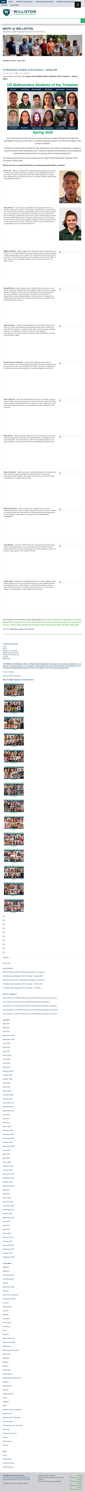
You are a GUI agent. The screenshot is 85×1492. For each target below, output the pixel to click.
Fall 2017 (6, 625)
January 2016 (7, 1170)
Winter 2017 (66, 622)
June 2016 (6, 1150)
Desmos (6, 1310)
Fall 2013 (48, 620)
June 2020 (6, 1043)
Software (6, 1402)
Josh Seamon (7, 998)
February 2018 (8, 1095)
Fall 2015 (27, 622)
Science (5, 1390)
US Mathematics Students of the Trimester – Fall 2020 (22, 988)
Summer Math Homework (12, 676)
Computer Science (9, 1299)
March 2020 (7, 1055)
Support (53, 1475)
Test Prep (6, 1429)
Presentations (7, 1374)
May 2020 (6, 1047)
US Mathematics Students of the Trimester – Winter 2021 (23, 984)
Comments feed (8, 1463)
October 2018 (7, 1079)
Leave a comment (23, 73)
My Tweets (6, 963)
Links (4, 1330)
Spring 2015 (18, 622)
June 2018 (6, 1083)
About (10, 2)
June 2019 (6, 1059)
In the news (7, 1322)
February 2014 (8, 1237)
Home (3, 2)
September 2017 (8, 1111)
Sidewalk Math (8, 1394)
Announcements (8, 1275)
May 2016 (6, 1154)
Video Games (7, 1441)
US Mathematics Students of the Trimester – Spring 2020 (30, 69)
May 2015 (6, 1190)
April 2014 (6, 1229)
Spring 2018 (26, 625)
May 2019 (6, 1063)
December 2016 (8, 1134)
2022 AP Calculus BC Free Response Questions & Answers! (24, 972)
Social (5, 1398)
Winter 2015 (7, 622)
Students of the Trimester (26, 629)
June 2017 (6, 1114)
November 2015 (8, 1178)
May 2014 (6, 1225)
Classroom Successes (10, 1295)
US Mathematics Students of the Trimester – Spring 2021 (23, 976)
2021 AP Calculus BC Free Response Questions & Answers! (24, 980)
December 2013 (8, 1245)
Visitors (5, 1445)
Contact (4, 5)
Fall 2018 (35, 625)
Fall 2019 (65, 625)
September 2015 (8, 1186)
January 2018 (7, 1099)
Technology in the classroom (13, 1425)
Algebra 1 (6, 1267)
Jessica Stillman (8, 1010)
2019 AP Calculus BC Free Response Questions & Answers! (36, 998)
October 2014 (7, 1213)
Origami (5, 1362)
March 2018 (7, 1091)
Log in (5, 1455)
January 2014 (7, 1241)
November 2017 (8, 1107)
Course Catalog (8, 672)
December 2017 (8, 1103)
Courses (6, 1303)
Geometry (6, 1318)
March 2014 (7, 1233)
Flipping (5, 1314)
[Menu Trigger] (78, 5)
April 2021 (6, 1031)
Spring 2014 (68, 620)
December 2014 (8, 1206)
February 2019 (8, 1071)
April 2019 (6, 1067)
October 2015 (7, 1182)
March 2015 (7, 1198)
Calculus (6, 1291)
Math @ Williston (18, 28)
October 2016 (7, 1142)
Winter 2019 (45, 625)
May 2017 (6, 1118)
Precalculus (7, 1370)
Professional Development (12, 1378)
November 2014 (8, 1209)
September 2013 (8, 1257)
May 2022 (6, 1023)
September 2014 (8, 1217)
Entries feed (7, 1459)
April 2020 (6, 1051)
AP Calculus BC (8, 1279)
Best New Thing (8, 1287)
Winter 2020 (74, 625)
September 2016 (8, 1146)
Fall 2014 (77, 620)
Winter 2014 (58, 620)
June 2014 (6, 1221)
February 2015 (8, 1202)
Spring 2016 (47, 622)
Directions (46, 1475)
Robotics (6, 1382)
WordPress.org (8, 1467)
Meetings (6, 1358)
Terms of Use (42, 1481)
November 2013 (8, 1249)
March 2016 (7, 1162)
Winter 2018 (16, 625)
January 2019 (7, 1075)
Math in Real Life (9, 1338)
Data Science (7, 1307)
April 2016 (6, 1158)
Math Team (15, 5)
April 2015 (6, 1194)
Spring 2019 (55, 625)
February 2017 (8, 1130)
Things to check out (9, 1433)
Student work (7, 1413)
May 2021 (6, 1027)
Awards (5, 1283)
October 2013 (7, 1253)
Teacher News (8, 1421)
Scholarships (7, 1386)
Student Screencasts (24, 2)
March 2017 (7, 1126)
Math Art (6, 1334)
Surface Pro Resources (65, 2)
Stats (4, 1405)
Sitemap (58, 1481)
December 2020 (8, 1035)
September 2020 (8, 1039)
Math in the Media (9, 1342)
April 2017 (6, 1122)
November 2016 (8, 1138)
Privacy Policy (51, 1481)
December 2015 (8, 1174)
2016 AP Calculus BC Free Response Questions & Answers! (36, 1014)
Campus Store (54, 1477)
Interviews (6, 1326)
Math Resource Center (44, 2)
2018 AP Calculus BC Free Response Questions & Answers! (36, 1006)
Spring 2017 (76, 622)
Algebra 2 (6, 1271)
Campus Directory (43, 1477)
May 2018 (6, 1087)
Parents (5, 1366)
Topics (5, 1437)
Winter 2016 (37, 622)
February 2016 (8, 1166)
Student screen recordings (12, 1409)
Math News (14, 629)
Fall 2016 (56, 622)
